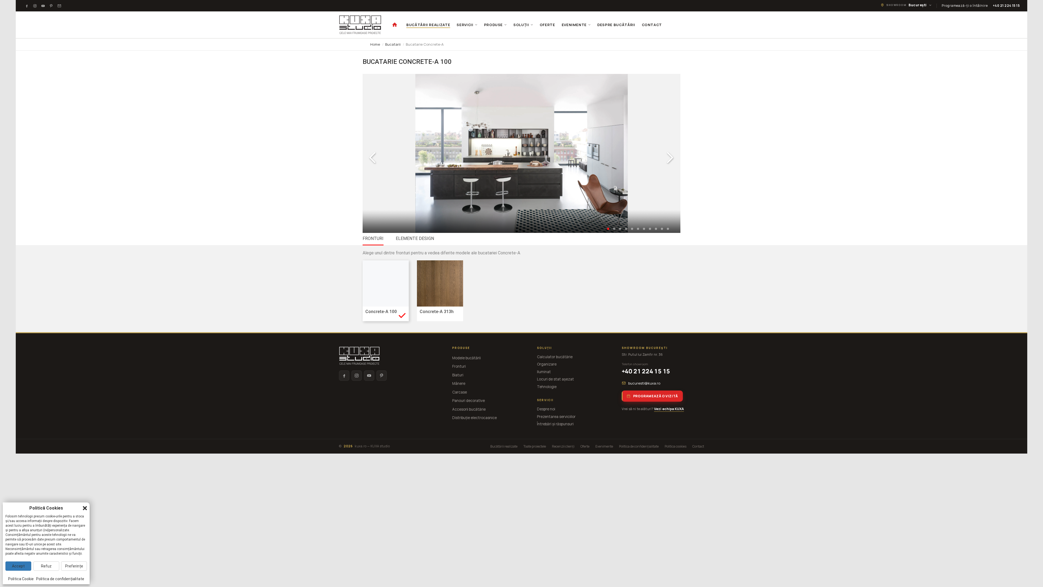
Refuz (46, 566)
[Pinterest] (51, 5)
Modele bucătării (466, 357)
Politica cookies (675, 446)
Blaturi (457, 375)
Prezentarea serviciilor (556, 416)
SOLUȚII (521, 24)
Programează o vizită (655, 396)
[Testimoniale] (59, 5)
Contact (698, 446)
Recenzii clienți (563, 446)
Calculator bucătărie (555, 356)
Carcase (459, 392)
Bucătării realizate (503, 446)
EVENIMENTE (574, 24)
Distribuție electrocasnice (474, 417)
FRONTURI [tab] (373, 238)
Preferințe (74, 566)
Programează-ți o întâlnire (965, 5)
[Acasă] (394, 25)
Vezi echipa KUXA (669, 409)
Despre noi (546, 409)
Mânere (458, 383)
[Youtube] (43, 5)
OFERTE (547, 24)
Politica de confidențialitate (639, 446)
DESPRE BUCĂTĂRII (616, 24)
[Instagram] (35, 5)
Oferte (584, 446)
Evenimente (604, 446)
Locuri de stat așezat (555, 379)
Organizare (547, 364)
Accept (18, 566)
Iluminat (544, 371)
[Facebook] (26, 5)
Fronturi (459, 366)
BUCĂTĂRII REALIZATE (428, 24)
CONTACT (652, 24)
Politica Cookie (21, 579)
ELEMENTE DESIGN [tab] (415, 238)
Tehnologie (547, 386)
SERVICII (465, 24)
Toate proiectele (534, 446)
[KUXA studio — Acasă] (360, 24)
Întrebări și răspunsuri (555, 423)
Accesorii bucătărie (469, 409)
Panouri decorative (468, 400)
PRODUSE (493, 24)
